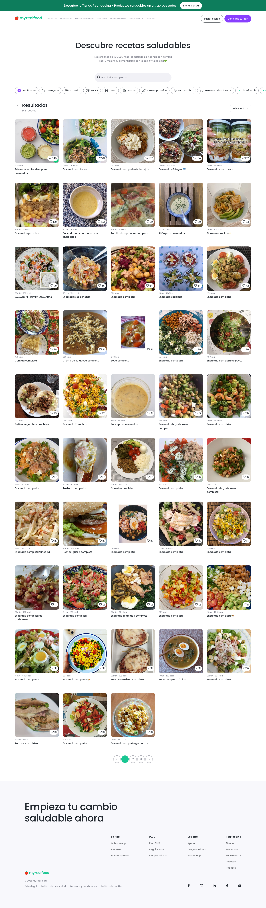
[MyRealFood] (28, 19)
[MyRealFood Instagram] (201, 886)
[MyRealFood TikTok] (227, 886)
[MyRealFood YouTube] (239, 886)
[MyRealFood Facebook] (188, 886)
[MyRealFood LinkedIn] (214, 886)
